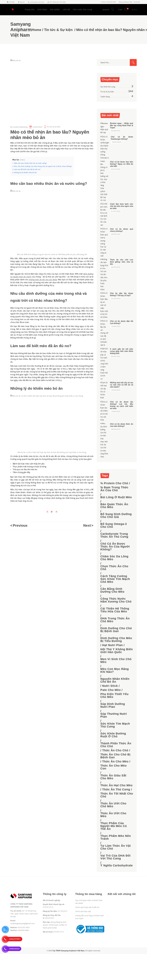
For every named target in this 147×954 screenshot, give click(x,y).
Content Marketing (20, 127)
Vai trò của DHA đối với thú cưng (115, 857)
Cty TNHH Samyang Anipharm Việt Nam (68, 951)
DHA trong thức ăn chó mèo (115, 620)
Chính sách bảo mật (83, 911)
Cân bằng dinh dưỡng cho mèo (112, 590)
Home (36, 30)
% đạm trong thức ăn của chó (114, 489)
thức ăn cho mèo (115, 761)
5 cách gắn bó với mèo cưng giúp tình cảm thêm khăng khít (121, 351)
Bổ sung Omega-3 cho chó (113, 525)
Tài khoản (136, 2)
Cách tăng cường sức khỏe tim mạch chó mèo (115, 579)
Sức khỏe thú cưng (107, 87)
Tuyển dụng (105, 96)
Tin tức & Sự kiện (58, 30)
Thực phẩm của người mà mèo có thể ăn (113, 826)
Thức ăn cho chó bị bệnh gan (115, 756)
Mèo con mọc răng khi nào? (114, 670)
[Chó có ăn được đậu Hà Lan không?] (104, 333)
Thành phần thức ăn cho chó (115, 745)
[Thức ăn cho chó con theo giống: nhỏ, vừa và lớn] (104, 274)
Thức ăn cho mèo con (113, 767)
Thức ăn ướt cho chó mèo (113, 805)
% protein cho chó (114, 483)
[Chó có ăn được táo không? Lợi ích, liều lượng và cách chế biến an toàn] (104, 411)
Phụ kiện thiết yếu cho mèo (114, 695)
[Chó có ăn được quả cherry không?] (104, 242)
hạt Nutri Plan (112, 645)
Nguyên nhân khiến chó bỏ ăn (114, 680)
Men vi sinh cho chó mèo (115, 660)
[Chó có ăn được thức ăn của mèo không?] (104, 440)
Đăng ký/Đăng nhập (125, 2)
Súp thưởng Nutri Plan (113, 715)
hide (22, 160)
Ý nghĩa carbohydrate (116, 865)
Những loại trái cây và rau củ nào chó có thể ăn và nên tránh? (121, 385)
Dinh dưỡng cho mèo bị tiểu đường (116, 639)
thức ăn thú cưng (116, 789)
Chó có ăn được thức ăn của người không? (115, 546)
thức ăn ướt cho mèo (113, 815)
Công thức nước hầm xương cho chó (115, 600)
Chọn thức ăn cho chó (114, 568)
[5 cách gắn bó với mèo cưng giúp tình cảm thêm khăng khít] (104, 363)
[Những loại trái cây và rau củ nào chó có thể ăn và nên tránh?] (104, 390)
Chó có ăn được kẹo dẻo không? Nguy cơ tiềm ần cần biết (121, 164)
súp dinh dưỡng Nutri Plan (112, 705)
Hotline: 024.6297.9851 (108, 2)
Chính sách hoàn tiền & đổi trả (87, 907)
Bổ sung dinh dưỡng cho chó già (116, 515)
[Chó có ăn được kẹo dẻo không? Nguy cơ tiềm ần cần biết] (104, 181)
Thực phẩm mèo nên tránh (115, 837)
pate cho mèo (110, 690)
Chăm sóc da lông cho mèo (114, 558)
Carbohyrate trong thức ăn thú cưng (114, 535)
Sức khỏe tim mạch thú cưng (115, 725)
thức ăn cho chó (115, 750)
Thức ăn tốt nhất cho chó (116, 795)
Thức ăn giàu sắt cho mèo (113, 777)
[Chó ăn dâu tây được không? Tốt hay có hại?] (104, 305)
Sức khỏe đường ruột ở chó (113, 735)
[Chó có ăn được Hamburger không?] (104, 147)
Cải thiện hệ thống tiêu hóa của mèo (114, 610)
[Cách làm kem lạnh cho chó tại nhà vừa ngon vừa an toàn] (104, 214)
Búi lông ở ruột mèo (116, 497)
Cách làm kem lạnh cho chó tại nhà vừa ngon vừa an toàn (121, 206)
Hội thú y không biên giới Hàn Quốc (116, 651)
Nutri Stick (110, 685)
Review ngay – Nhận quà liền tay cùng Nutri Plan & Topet (121, 125)
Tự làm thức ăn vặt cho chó (115, 847)
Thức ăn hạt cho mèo (116, 785)
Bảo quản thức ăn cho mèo (114, 506)
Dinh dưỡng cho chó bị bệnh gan (116, 630)
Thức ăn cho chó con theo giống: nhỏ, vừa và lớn (121, 262)
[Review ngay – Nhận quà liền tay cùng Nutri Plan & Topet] (104, 128)
